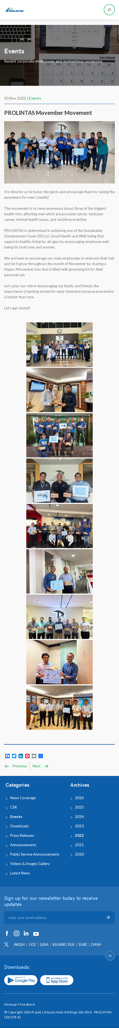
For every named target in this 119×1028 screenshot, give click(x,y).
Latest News (20, 873)
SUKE (83, 944)
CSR (13, 807)
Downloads (19, 826)
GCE (32, 944)
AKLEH (19, 944)
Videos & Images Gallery (30, 863)
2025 (79, 807)
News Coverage (23, 798)
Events (35, 98)
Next (37, 766)
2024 (79, 816)
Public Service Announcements (34, 854)
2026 (79, 798)
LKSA (44, 944)
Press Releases (22, 835)
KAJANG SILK (63, 944)
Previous (19, 766)
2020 (79, 854)
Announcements (23, 845)
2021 (79, 845)
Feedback (27, 1004)
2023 (79, 826)
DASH (96, 944)
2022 (79, 835)
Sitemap (10, 1004)
